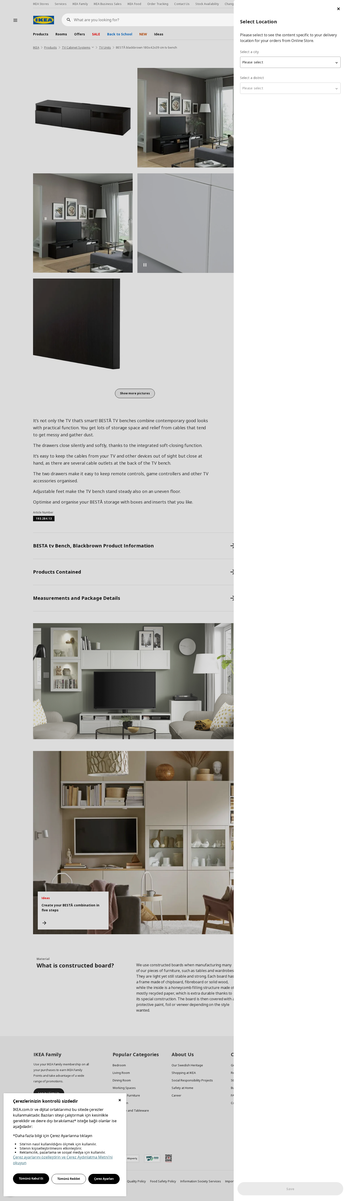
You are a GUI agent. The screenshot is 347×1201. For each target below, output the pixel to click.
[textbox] (290, 62)
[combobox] (290, 62)
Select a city (249, 52)
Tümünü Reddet (68, 1179)
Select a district (252, 77)
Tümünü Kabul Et (31, 1178)
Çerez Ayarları (104, 1179)
